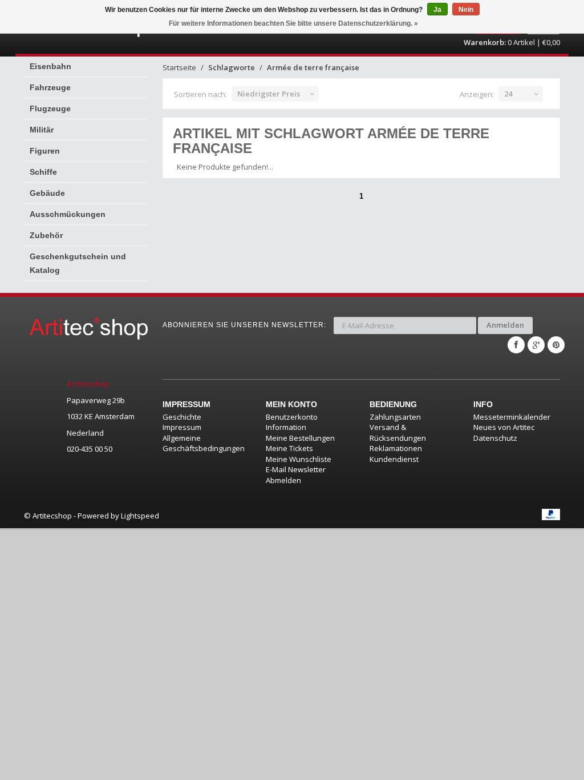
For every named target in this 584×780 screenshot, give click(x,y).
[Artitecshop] (84, 327)
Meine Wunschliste (298, 459)
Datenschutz (495, 438)
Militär (42, 129)
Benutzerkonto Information (292, 422)
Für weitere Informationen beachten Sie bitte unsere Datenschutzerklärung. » (293, 23)
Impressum (182, 427)
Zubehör (46, 235)
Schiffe (43, 171)
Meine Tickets (289, 448)
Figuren (45, 150)
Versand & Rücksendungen (398, 432)
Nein (466, 10)
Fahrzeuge (50, 87)
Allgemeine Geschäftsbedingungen (204, 443)
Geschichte (182, 417)
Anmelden (505, 325)
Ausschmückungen (68, 214)
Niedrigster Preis (268, 94)
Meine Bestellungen (300, 438)
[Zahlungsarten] (551, 514)
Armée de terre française (313, 67)
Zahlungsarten (395, 417)
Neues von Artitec (503, 427)
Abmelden (283, 480)
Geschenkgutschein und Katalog (78, 263)
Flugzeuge (50, 108)
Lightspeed (140, 515)
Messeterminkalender (511, 417)
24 (508, 94)
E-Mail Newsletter (296, 469)
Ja (437, 10)
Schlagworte (231, 67)
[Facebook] (516, 344)
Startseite (179, 67)
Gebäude (47, 193)
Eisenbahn (50, 66)
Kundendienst (394, 459)
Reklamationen (396, 448)
